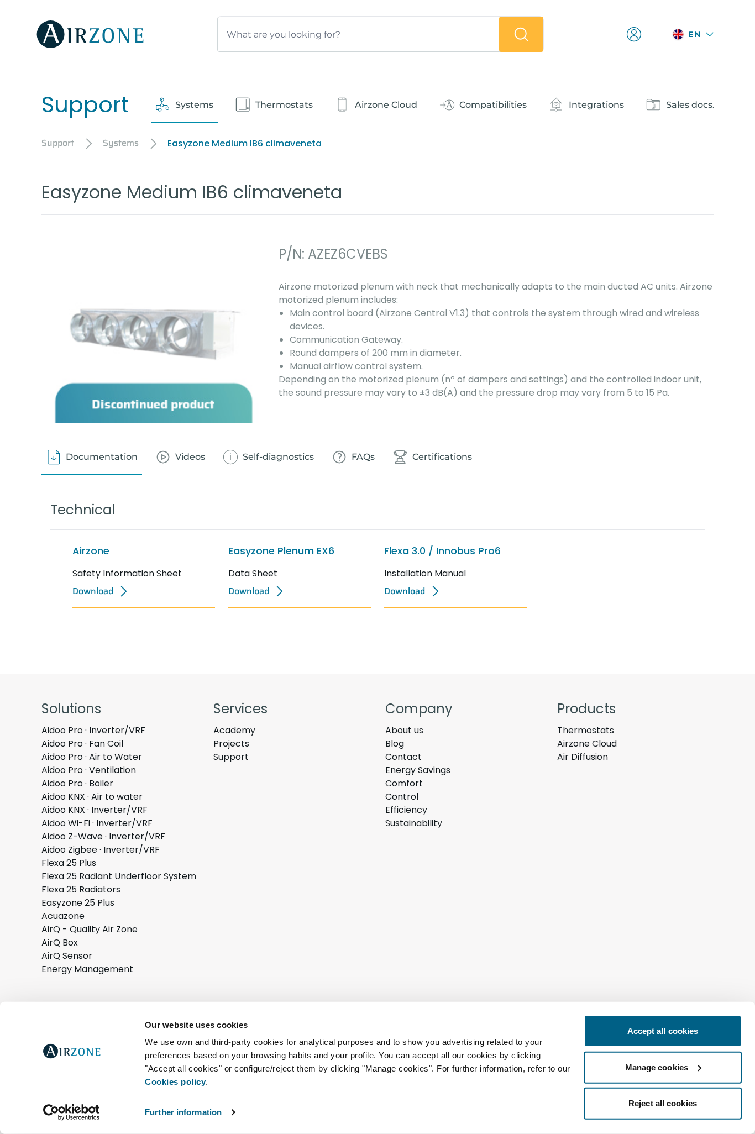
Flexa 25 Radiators (80, 889)
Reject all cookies (662, 1103)
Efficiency (406, 810)
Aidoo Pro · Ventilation (88, 770)
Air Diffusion (582, 756)
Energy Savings (417, 770)
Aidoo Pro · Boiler (77, 783)
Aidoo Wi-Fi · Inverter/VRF (97, 823)
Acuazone (63, 916)
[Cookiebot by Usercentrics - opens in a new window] (71, 1112)
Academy (234, 730)
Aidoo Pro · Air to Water (91, 756)
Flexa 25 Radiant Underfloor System (118, 876)
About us (404, 730)
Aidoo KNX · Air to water (92, 796)
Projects (231, 743)
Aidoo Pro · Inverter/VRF (93, 730)
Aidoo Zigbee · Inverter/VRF (100, 849)
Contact (403, 756)
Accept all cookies (663, 1031)
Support (231, 756)
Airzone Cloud (587, 743)
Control (401, 796)
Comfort (404, 783)
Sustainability (413, 823)
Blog (394, 743)
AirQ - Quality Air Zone (89, 929)
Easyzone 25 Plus (77, 902)
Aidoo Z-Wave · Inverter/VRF (103, 836)
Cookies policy (175, 1081)
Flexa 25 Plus (68, 863)
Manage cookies (656, 1067)
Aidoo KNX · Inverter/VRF (94, 810)
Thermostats (585, 730)
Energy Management (87, 969)
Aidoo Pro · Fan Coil (82, 743)
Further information (183, 1112)
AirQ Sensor (66, 955)
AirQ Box (59, 942)
